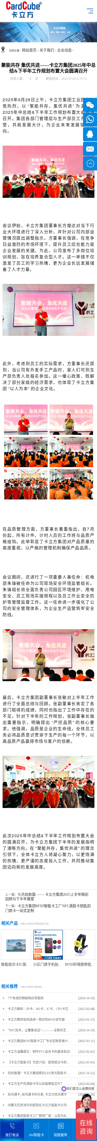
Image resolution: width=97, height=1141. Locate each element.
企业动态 (64, 50)
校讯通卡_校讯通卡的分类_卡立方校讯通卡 (37, 1094)
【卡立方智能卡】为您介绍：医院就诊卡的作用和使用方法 (40, 1062)
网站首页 (29, 50)
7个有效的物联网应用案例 (25, 998)
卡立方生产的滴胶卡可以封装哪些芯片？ (36, 1084)
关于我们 (47, 50)
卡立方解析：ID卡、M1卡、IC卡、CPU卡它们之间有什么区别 (40, 1009)
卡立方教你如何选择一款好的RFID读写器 (36, 1019)
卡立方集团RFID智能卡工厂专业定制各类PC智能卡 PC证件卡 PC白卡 (40, 1041)
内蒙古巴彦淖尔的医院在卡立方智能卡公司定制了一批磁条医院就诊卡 (40, 1105)
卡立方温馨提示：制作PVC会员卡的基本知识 (39, 1052)
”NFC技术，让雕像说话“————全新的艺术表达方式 (40, 1030)
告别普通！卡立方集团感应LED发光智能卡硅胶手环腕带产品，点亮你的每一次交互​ (40, 1073)
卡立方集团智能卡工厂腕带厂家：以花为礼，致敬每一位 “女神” (40, 1116)
